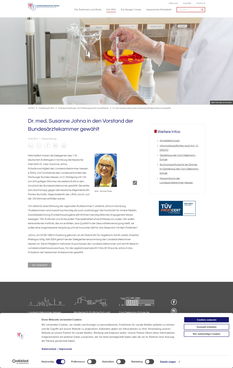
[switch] (91, 361)
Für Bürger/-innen (131, 9)
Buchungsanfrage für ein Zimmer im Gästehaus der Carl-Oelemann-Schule (179, 168)
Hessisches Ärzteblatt (159, 9)
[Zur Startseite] (44, 7)
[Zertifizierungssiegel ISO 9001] (177, 209)
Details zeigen (168, 361)
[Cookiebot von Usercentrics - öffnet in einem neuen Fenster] (20, 361)
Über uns (173, 3)
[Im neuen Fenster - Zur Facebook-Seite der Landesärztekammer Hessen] (173, 302)
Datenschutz (49, 349)
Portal (200, 3)
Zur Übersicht (39, 265)
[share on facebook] (47, 145)
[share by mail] (55, 145)
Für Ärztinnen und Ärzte (87, 9)
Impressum (65, 349)
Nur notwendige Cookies (206, 334)
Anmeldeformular (170, 140)
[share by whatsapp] (39, 145)
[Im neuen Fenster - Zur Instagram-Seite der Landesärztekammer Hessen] (173, 311)
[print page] (63, 145)
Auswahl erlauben (207, 326)
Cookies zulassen (206, 319)
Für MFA (111, 9)
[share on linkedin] (30, 145)
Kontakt (187, 3)
